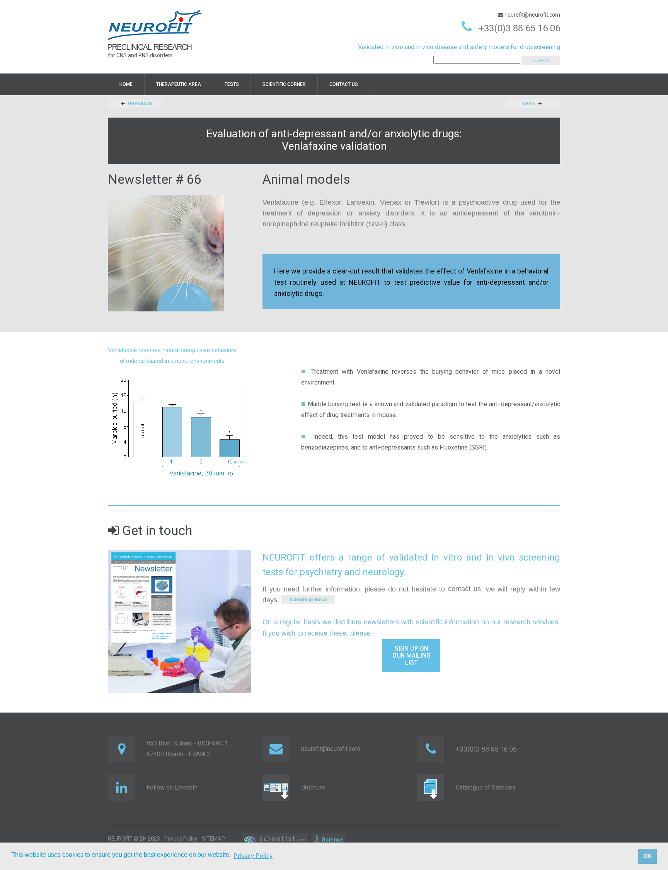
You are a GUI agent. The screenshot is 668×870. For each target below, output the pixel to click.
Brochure (313, 787)
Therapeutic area (178, 84)
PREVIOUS (140, 103)
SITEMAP (213, 839)
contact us (464, 589)
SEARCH (541, 60)
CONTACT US (343, 84)
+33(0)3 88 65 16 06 (519, 28)
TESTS (232, 84)
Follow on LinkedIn (172, 787)
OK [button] (648, 856)
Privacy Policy (181, 839)
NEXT (528, 103)
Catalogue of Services (486, 787)
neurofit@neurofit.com (531, 15)
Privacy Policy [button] (253, 856)
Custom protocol (308, 599)
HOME (126, 84)
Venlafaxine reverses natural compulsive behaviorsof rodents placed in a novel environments (172, 355)
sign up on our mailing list (411, 655)
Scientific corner (284, 84)
